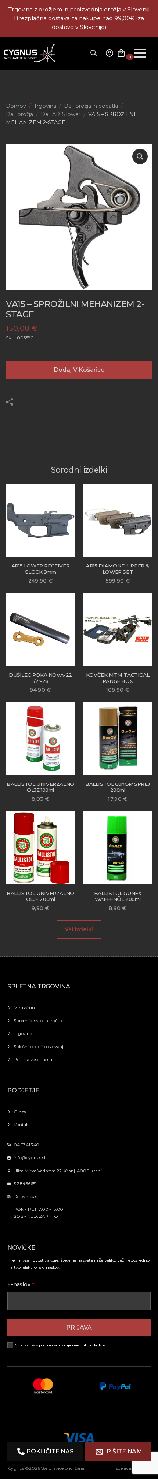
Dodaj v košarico (79, 369)
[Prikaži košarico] (121, 53)
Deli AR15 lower (60, 114)
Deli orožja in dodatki (91, 106)
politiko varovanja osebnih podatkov (72, 1345)
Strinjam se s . (60, 1345)
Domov (16, 106)
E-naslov (21, 1284)
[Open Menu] (140, 53)
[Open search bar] (93, 53)
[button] (140, 156)
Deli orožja (19, 114)
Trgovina (45, 106)
